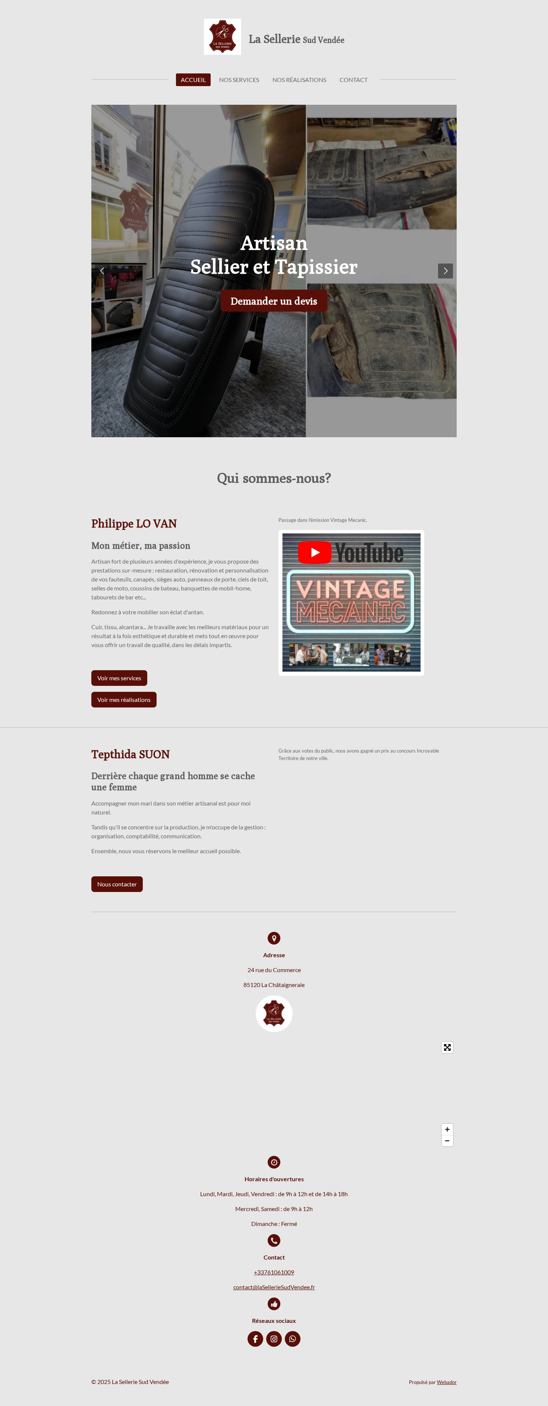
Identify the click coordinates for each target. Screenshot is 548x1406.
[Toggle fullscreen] (447, 1047)
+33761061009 (274, 1272)
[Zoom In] (447, 1129)
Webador (447, 1382)
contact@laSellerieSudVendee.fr (274, 1286)
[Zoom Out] (447, 1140)
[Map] (274, 1094)
